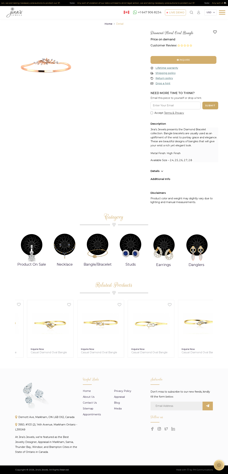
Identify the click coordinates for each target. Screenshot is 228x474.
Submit (210, 105)
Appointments (92, 414)
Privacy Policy (122, 391)
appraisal (119, 396)
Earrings (163, 265)
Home (108, 23)
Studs (130, 264)
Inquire (184, 59)
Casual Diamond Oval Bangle (37, 352)
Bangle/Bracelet (98, 264)
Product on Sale (31, 264)
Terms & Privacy (174, 112)
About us (88, 396)
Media (118, 408)
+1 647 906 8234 (149, 12)
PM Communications (203, 469)
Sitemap (88, 408)
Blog (117, 402)
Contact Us (90, 402)
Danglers (196, 265)
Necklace (65, 264)
